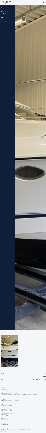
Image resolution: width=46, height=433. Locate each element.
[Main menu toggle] (44, 2)
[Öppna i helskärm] (43, 336)
